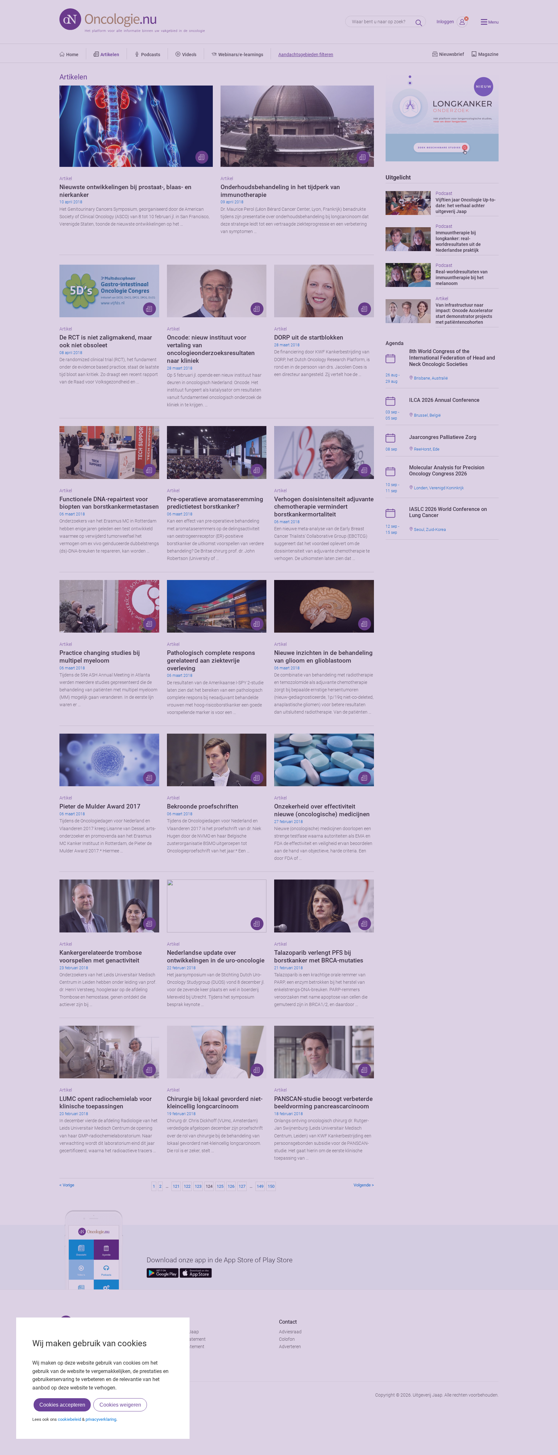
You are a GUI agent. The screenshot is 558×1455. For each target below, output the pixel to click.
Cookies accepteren (62, 1405)
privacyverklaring (101, 1419)
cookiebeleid (69, 1419)
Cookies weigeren (120, 1405)
